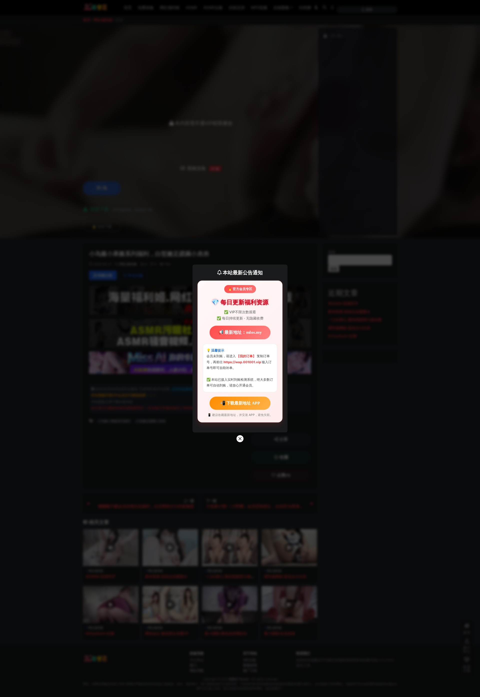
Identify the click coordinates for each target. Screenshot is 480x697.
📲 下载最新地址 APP (240, 403)
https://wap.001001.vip (243, 362)
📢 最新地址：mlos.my (240, 332)
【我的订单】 (246, 356)
